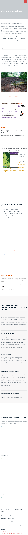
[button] (2, 169)
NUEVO (4, 127)
